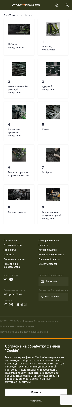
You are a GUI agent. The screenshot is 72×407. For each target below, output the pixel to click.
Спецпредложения (49, 240)
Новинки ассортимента (51, 254)
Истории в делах (48, 249)
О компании (10, 240)
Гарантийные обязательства (12, 265)
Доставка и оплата (14, 259)
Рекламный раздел (49, 259)
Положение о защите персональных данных (24, 331)
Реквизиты (10, 249)
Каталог (28, 15)
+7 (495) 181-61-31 (15, 304)
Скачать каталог (48, 264)
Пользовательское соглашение (17, 326)
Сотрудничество (13, 245)
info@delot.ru (13, 294)
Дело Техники (10, 15)
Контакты (9, 254)
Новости (43, 245)
